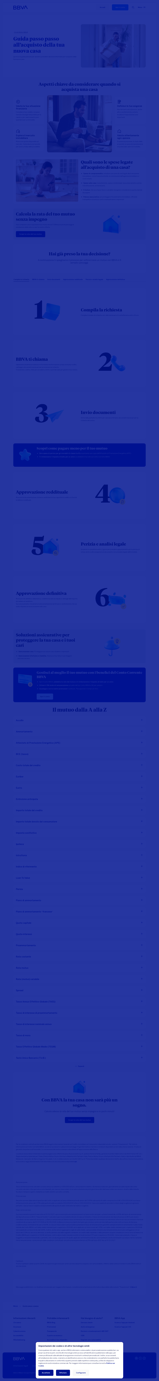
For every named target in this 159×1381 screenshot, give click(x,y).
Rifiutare (63, 1373)
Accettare (46, 1373)
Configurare (81, 1373)
